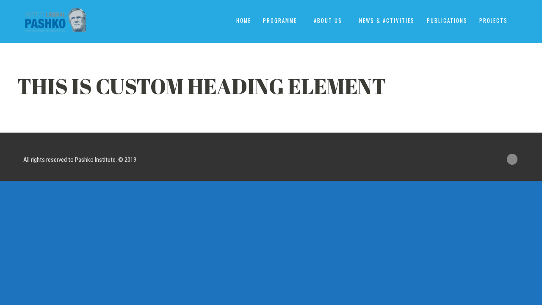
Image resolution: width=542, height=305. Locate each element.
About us (328, 21)
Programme (280, 21)
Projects (493, 21)
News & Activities (387, 21)
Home (243, 21)
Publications (447, 21)
